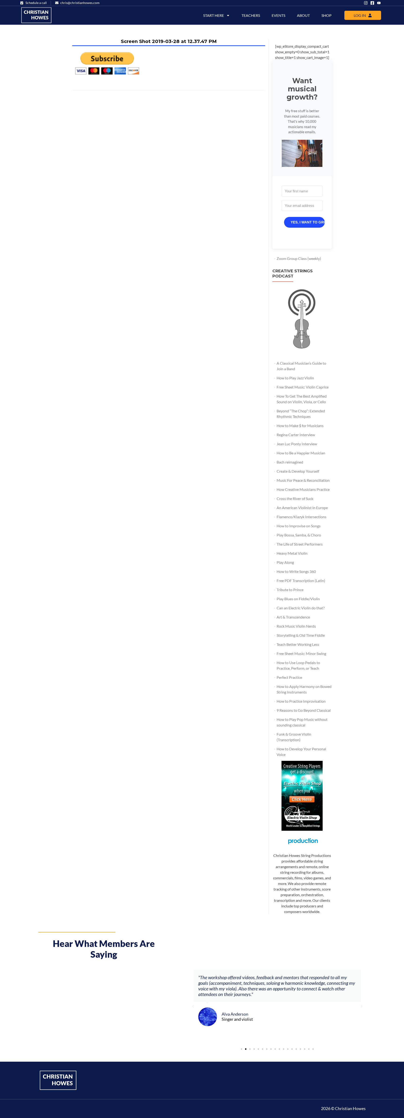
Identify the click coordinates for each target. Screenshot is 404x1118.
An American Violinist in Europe (302, 507)
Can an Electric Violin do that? (301, 608)
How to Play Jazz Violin (295, 378)
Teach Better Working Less (298, 644)
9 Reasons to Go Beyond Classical (304, 710)
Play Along (285, 562)
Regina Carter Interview (296, 434)
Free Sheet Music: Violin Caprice (302, 387)
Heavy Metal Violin (292, 553)
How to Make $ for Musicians (300, 425)
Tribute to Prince (290, 589)
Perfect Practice (289, 677)
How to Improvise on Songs (299, 526)
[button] (302, 153)
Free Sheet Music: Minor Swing (301, 653)
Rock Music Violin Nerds (296, 626)
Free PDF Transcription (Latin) (301, 580)
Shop (326, 15)
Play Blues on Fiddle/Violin (298, 599)
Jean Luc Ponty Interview (297, 444)
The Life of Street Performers (300, 544)
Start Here (213, 15)
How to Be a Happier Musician (301, 453)
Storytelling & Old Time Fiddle (301, 635)
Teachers (251, 15)
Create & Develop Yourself (298, 471)
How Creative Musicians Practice (303, 489)
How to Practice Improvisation (301, 701)
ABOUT (303, 15)
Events (278, 15)
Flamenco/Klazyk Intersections (301, 516)
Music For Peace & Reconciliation (303, 480)
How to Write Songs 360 (296, 571)
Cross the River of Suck (295, 498)
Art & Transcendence (293, 617)
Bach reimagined (290, 462)
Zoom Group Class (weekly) (299, 258)
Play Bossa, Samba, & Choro (299, 535)
